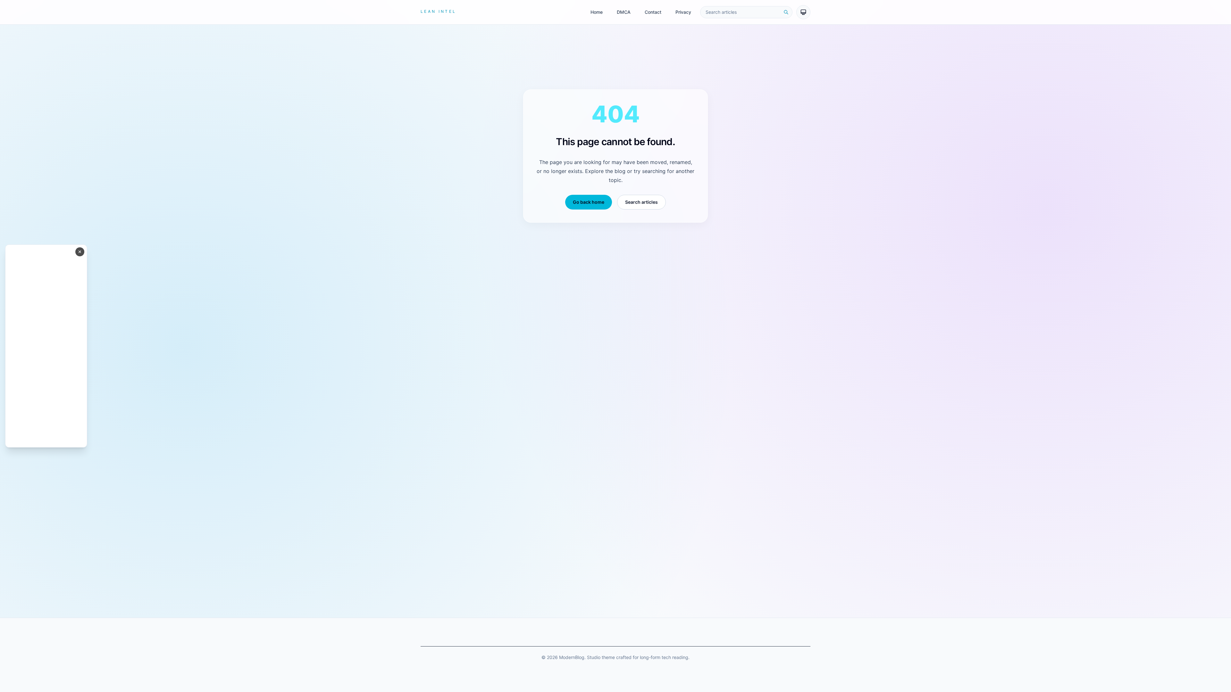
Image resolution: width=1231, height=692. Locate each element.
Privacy (683, 12)
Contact (653, 12)
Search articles (641, 202)
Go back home (588, 202)
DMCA (624, 12)
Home (596, 12)
